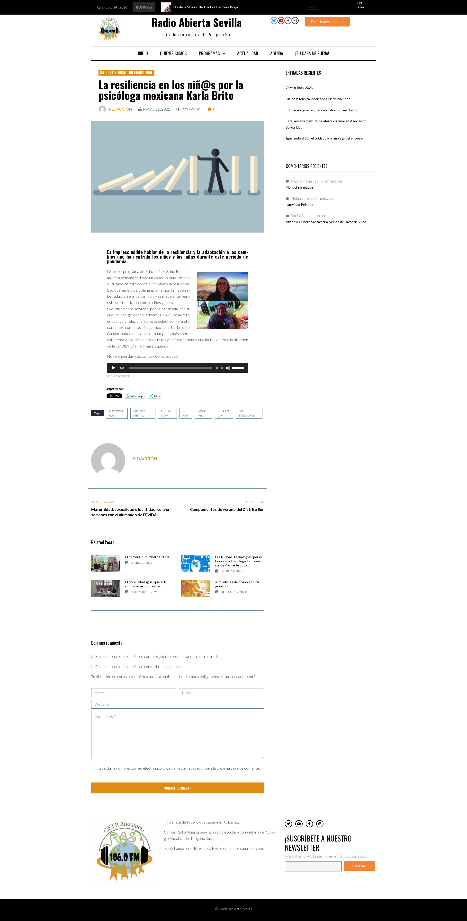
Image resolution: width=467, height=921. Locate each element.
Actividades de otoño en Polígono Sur (237, 584)
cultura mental (139, 413)
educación (166, 413)
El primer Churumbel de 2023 (147, 557)
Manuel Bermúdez (299, 187)
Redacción (120, 109)
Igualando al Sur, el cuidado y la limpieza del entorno (324, 138)
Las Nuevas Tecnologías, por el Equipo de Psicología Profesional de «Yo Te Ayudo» (238, 561)
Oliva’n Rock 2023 (299, 88)
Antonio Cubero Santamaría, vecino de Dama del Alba (326, 222)
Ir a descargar (118, 376)
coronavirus (116, 413)
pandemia (202, 413)
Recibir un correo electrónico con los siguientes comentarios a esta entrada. (157, 656)
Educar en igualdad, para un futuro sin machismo (322, 110)
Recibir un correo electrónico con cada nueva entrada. (139, 666)
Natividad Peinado (299, 204)
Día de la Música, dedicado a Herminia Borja (318, 99)
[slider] (239, 367)
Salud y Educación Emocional (126, 73)
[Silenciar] (228, 367)
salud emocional (247, 413)
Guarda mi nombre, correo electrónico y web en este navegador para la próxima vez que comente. (179, 768)
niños (185, 413)
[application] (177, 368)
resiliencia (224, 413)
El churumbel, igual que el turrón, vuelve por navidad (147, 584)
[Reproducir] (113, 367)
